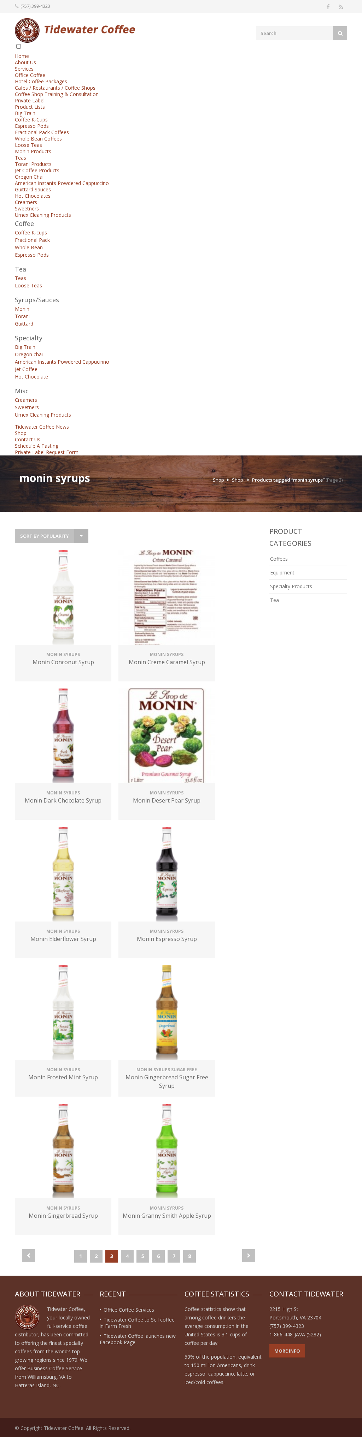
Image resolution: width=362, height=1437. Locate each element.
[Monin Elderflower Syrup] (63, 875)
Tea (274, 600)
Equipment (282, 572)
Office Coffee (30, 75)
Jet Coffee (26, 369)
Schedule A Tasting (36, 445)
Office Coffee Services (129, 1309)
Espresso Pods (32, 126)
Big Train (25, 113)
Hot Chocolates (33, 195)
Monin (22, 308)
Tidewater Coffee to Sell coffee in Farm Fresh (137, 1322)
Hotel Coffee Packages (41, 81)
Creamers (26, 202)
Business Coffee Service (54, 1368)
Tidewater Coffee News (42, 426)
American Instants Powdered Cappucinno (62, 361)
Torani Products (33, 164)
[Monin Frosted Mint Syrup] (63, 1013)
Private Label (30, 100)
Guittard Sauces (33, 189)
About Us (25, 62)
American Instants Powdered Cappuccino (62, 183)
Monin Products (33, 151)
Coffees (279, 558)
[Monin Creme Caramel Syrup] (166, 598)
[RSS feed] (340, 6)
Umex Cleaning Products (43, 414)
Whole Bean (29, 247)
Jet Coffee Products (37, 170)
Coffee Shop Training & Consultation (57, 94)
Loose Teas (28, 145)
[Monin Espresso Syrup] (166, 875)
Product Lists (30, 106)
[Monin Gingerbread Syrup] (63, 1152)
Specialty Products (291, 586)
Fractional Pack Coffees (42, 132)
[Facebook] (328, 6)
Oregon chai (29, 354)
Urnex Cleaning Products (43, 214)
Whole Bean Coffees (38, 138)
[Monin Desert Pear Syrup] (166, 736)
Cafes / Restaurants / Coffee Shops (55, 87)
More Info (287, 1351)
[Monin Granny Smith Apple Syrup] (166, 1152)
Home (22, 56)
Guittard (24, 323)
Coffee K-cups (31, 232)
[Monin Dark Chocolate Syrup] (63, 736)
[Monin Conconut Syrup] (63, 598)
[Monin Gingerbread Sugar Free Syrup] (166, 1013)
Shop (21, 433)
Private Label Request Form (46, 452)
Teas (20, 157)
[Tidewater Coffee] (75, 30)
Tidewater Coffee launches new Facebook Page (138, 1339)
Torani (22, 316)
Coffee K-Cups (31, 119)
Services (24, 68)
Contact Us (27, 439)
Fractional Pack (32, 240)
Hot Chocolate (31, 376)
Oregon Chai (29, 176)
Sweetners (27, 208)
